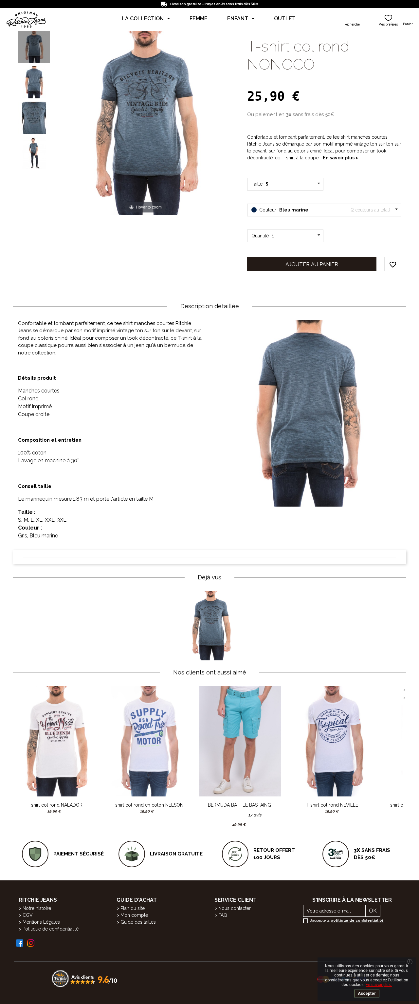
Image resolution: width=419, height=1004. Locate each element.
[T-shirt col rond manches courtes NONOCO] (34, 47)
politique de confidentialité (357, 920)
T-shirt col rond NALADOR (54, 805)
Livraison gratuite (176, 854)
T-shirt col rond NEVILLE (332, 805)
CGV (28, 915)
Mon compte (134, 915)
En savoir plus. (379, 984)
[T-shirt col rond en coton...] (147, 741)
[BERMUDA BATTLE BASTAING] (239, 741)
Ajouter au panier (311, 264)
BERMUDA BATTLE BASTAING (239, 805)
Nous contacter (234, 908)
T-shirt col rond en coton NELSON (147, 805)
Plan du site (132, 908)
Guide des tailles (138, 922)
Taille (260, 184)
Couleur (324, 209)
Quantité (262, 235)
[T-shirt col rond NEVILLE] (332, 741)
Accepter (367, 993)
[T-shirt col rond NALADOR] (54, 741)
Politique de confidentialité (51, 929)
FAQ (222, 915)
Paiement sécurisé (78, 854)
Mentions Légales (41, 922)
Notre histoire (37, 908)
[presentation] (404, 690)
